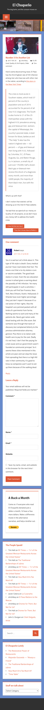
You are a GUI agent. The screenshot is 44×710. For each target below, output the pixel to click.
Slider (27, 63)
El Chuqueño (22, 5)
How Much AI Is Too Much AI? (20, 670)
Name (9, 432)
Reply (8, 373)
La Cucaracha (27, 593)
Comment (10, 396)
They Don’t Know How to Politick (25, 230)
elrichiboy (24, 60)
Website (9, 454)
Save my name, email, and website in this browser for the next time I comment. (21, 468)
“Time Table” (13, 674)
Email (9, 443)
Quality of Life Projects (17, 63)
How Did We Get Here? (15, 226)
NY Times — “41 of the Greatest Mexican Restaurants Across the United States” (21, 553)
